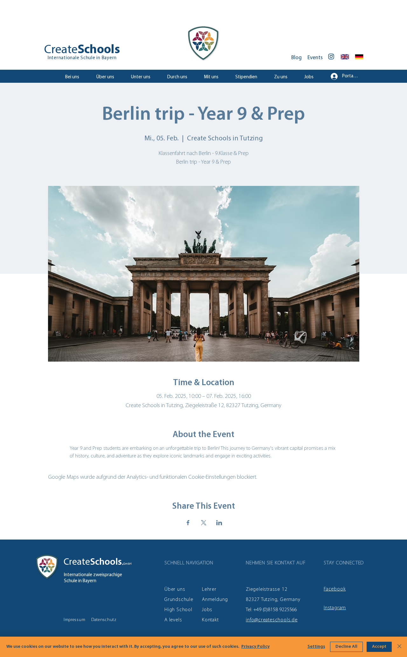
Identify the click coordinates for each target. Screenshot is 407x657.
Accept (379, 646)
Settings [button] (316, 646)
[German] (359, 56)
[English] (345, 56)
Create (77, 562)
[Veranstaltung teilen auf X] (204, 522)
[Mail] (331, 56)
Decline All (346, 646)
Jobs (207, 609)
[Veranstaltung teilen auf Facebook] (188, 522)
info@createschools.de (272, 620)
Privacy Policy (255, 646)
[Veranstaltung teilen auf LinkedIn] (219, 522)
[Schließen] (399, 647)
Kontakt (210, 620)
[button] (144, 77)
